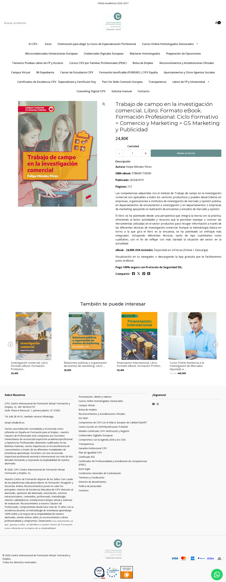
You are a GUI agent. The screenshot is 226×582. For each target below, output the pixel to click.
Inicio (48, 44)
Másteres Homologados (145, 53)
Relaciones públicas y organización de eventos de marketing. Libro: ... (85, 364)
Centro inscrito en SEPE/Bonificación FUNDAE (103, 426)
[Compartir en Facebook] (133, 273)
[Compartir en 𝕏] (138, 273)
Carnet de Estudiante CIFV (76, 72)
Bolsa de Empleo (143, 63)
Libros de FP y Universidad (188, 82)
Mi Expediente (45, 72)
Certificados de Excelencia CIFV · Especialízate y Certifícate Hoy (56, 82)
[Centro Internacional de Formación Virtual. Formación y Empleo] (113, 23)
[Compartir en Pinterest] (143, 273)
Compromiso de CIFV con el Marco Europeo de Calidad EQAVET (113, 422)
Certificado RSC (87, 456)
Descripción (122, 161)
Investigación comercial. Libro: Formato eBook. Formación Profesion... (29, 366)
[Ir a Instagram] (158, 404)
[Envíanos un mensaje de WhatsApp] (217, 574)
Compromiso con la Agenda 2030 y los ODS (102, 439)
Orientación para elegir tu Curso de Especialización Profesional (97, 44)
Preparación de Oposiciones (183, 53)
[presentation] (10, 344)
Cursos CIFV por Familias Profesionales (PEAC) (98, 63)
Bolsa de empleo (88, 409)
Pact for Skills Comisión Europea (122, 82)
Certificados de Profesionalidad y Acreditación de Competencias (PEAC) (113, 463)
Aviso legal (84, 468)
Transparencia (157, 82)
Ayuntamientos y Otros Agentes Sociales (189, 72)
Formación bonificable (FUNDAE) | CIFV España (128, 72)
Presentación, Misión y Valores (95, 396)
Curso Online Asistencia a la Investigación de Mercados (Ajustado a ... (187, 366)
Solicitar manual (122, 91)
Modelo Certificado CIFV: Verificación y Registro (104, 431)
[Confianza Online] (99, 572)
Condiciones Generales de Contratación (100, 473)
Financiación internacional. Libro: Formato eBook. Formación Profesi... (139, 364)
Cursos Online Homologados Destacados (168, 44)
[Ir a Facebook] (153, 404)
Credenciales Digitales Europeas (104, 53)
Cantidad (133, 146)
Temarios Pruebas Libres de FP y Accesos (37, 63)
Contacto (143, 91)
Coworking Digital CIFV (91, 91)
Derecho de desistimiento (92, 481)
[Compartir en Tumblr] (148, 273)
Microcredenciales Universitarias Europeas (51, 53)
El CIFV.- (34, 44)
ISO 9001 (83, 418)
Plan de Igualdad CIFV (90, 452)
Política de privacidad (90, 486)
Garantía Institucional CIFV (93, 448)
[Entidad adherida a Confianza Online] (119, 572)
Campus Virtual (20, 72)
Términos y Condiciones (91, 477)
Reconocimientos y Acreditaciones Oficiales (186, 63)
